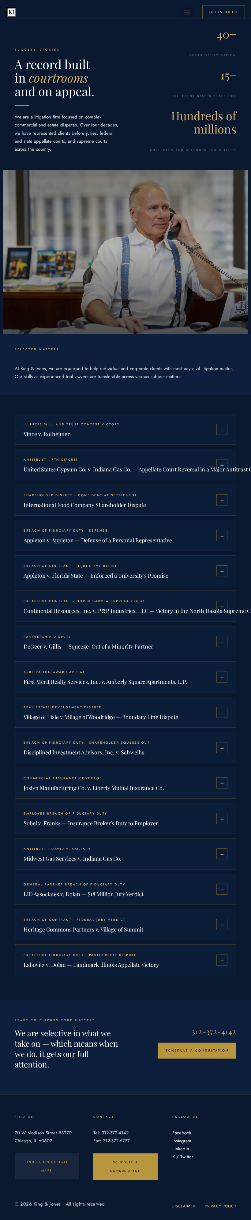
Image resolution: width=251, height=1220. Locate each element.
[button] (187, 12)
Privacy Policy (220, 1206)
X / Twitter (182, 1156)
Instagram (181, 1140)
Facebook (181, 1132)
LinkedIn (180, 1148)
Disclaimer (183, 1206)
